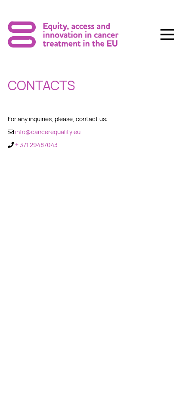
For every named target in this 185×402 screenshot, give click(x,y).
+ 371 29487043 (36, 145)
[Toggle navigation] (167, 34)
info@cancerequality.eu (47, 132)
